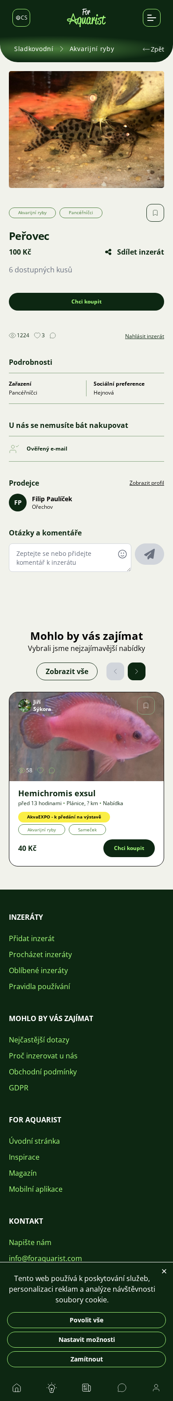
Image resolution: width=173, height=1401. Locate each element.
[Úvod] (86, 17)
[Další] (136, 671)
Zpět (157, 49)
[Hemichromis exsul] (86, 736)
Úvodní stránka (34, 1141)
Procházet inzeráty (40, 954)
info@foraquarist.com (45, 1258)
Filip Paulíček (52, 499)
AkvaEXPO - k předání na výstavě (64, 817)
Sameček (87, 829)
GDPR (18, 1088)
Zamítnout (87, 1359)
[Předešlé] (115, 671)
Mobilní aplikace (36, 1189)
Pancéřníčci (81, 212)
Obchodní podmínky (43, 1072)
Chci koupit (86, 301)
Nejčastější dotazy (39, 1040)
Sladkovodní (34, 48)
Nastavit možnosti (87, 1339)
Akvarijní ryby (92, 48)
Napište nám (30, 1242)
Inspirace (24, 1157)
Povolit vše (86, 1320)
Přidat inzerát (32, 938)
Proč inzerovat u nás (43, 1056)
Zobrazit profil (147, 483)
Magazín (23, 1173)
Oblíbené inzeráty (38, 970)
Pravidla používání (39, 986)
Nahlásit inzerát (144, 336)
